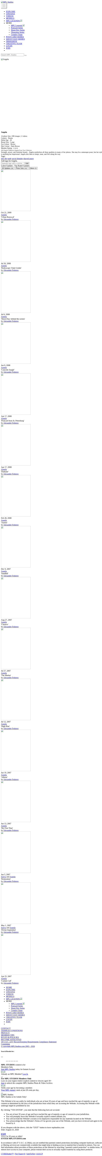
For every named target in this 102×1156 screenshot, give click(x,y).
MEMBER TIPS (7, 1035)
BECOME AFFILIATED (11, 1039)
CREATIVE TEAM (14, 44)
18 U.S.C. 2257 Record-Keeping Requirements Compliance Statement (28, 1042)
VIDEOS (9, 16)
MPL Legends (17, 25)
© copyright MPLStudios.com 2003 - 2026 (18, 1046)
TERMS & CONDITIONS (12, 1030)
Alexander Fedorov (11, 219)
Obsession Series (17, 32)
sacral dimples (17, 159)
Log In (25, 1074)
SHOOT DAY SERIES (15, 39)
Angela (4, 215)
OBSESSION (11, 41)
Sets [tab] (21, 168)
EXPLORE (10, 11)
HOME (9, 987)
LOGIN (9, 46)
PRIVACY (5, 1033)
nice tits (4, 159)
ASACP (39, 1154)
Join (2, 1083)
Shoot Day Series (18, 30)
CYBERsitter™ (7, 1154)
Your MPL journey (8, 1090)
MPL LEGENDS (13, 21)
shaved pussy (28, 159)
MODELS (10, 18)
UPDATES (10, 14)
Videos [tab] (33, 168)
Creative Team (16, 34)
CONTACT (6, 1028)
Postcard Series (17, 28)
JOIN (8, 48)
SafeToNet (30, 1154)
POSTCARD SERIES (15, 37)
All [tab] (7, 168)
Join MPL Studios (8, 1069)
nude (9, 159)
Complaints (5, 1044)
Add (27, 163)
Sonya (3, 877)
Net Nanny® (20, 1154)
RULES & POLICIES (10, 1037)
